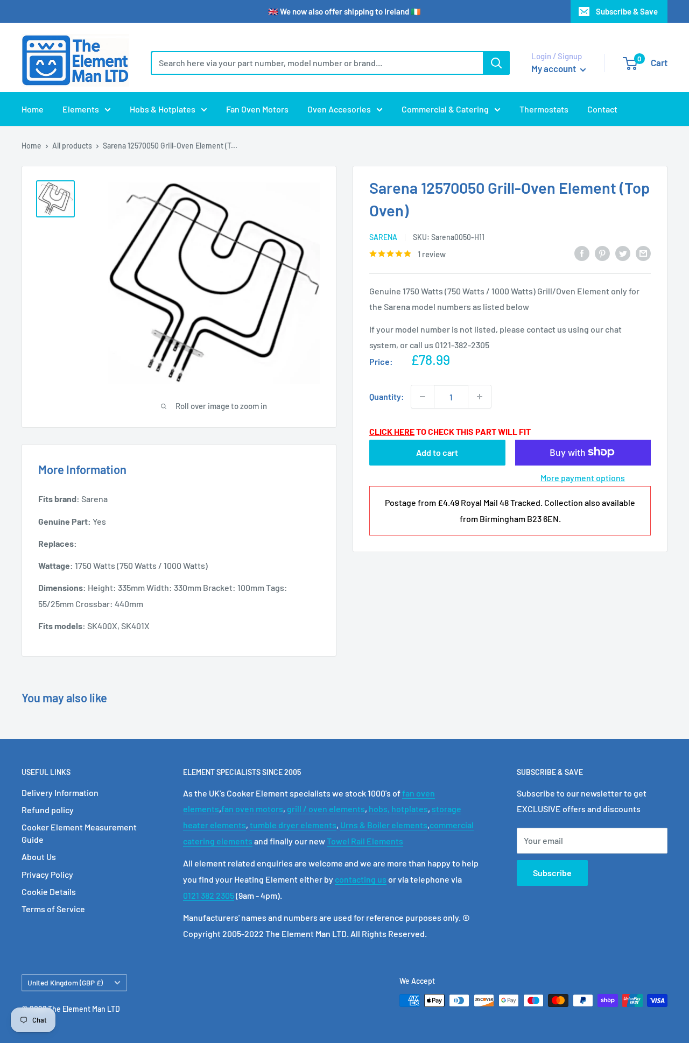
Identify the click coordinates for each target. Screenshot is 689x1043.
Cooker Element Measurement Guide (79, 833)
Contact (602, 109)
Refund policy (48, 810)
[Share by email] (643, 252)
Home (33, 109)
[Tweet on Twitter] (622, 252)
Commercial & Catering (445, 109)
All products (72, 145)
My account (554, 68)
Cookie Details (49, 891)
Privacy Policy (47, 874)
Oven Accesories (339, 109)
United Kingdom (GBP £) (65, 982)
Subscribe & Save (627, 11)
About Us (39, 856)
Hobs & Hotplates (162, 109)
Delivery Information (60, 792)
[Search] (496, 63)
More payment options (582, 477)
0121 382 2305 (208, 895)
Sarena (383, 237)
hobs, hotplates (398, 809)
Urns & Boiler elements (383, 825)
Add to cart (437, 452)
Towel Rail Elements (365, 841)
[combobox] (317, 63)
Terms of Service (53, 909)
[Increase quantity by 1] (479, 396)
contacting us (360, 879)
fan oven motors (252, 809)
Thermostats (543, 109)
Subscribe (552, 873)
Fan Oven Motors (257, 109)
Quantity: (386, 396)
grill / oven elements (326, 809)
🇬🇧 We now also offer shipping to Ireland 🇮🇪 (344, 11)
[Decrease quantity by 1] (422, 396)
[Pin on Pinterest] (602, 252)
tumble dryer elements (293, 825)
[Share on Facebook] (581, 252)
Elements (80, 109)
